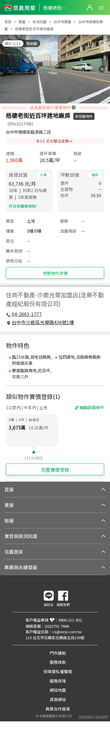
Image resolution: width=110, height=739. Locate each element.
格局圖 (31, 43)
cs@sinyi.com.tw (67, 631)
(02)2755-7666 (57, 626)
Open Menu (101, 8)
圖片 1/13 (13, 43)
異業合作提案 (57, 709)
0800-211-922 (70, 620)
